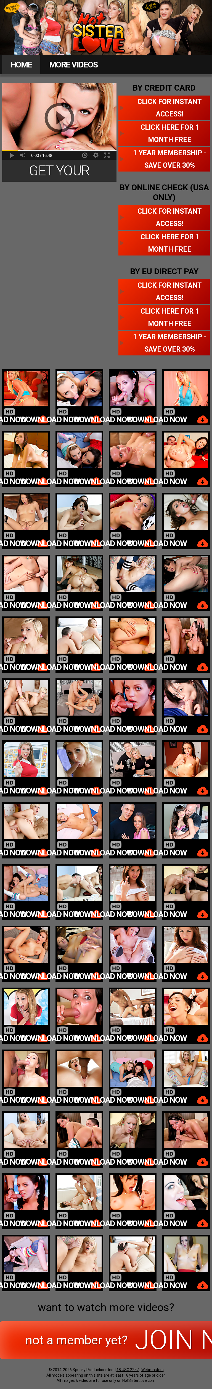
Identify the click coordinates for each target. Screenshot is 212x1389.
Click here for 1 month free (170, 133)
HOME (21, 64)
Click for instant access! (169, 108)
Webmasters (152, 1370)
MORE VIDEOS (73, 64)
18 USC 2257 (127, 1370)
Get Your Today (59, 172)
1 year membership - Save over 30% (169, 159)
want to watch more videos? (106, 1307)
